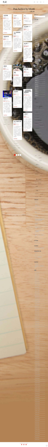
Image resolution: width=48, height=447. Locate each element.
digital (41, 125)
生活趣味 (36, 72)
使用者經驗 (37, 150)
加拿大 (39, 155)
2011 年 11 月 (37, 431)
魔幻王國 (26, 69)
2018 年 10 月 (37, 319)
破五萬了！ (26, 43)
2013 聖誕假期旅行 (17, 33)
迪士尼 (29, 86)
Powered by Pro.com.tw (24, 443)
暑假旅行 (36, 174)
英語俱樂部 (36, 193)
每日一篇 (36, 61)
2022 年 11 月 (37, 283)
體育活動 (36, 95)
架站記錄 (36, 59)
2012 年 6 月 (36, 420)
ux (35, 148)
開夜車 (5, 66)
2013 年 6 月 (36, 397)
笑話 (35, 182)
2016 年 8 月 (36, 340)
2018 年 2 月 (36, 327)
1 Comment (8, 101)
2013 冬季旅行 (16, 55)
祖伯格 (27, 132)
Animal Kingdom (16, 145)
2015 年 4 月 (36, 361)
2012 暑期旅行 (39, 107)
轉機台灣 (36, 223)
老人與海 (5, 62)
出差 (42, 153)
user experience (38, 145)
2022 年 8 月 (36, 289)
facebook (37, 134)
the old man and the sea (7, 58)
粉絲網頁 (25, 65)
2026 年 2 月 (36, 272)
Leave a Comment (6, 69)
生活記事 (25, 29)
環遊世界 (6, 98)
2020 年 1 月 (36, 317)
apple (36, 123)
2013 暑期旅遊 (38, 120)
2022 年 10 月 (37, 285)
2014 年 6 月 (36, 374)
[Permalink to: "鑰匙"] (17, 67)
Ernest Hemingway (17, 57)
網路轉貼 (36, 80)
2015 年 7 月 (36, 355)
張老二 (37, 164)
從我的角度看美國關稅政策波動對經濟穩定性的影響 (39, 220)
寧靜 (36, 212)
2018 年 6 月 (36, 325)
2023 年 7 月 (36, 281)
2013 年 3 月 (36, 403)
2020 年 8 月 (36, 306)
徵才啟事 (36, 46)
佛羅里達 (5, 60)
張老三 (40, 160)
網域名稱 (39, 183)
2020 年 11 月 (37, 300)
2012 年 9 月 (36, 414)
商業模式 (36, 38)
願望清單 (36, 93)
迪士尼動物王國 (17, 121)
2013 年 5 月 (36, 399)
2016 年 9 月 (36, 338)
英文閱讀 (36, 84)
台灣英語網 (25, 63)
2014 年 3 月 (36, 380)
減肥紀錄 (36, 65)
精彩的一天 (37, 205)
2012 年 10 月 (37, 412)
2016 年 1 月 (36, 346)
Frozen (15, 15)
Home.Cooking (37, 25)
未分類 (36, 57)
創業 (35, 155)
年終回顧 (6, 15)
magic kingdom (26, 84)
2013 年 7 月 (36, 395)
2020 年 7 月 (36, 308)
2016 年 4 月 (36, 344)
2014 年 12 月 (37, 363)
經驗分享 (36, 78)
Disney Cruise (37, 131)
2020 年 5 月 (36, 310)
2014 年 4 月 (36, 378)
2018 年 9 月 (36, 321)
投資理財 (25, 116)
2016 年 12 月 (37, 334)
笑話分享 (36, 76)
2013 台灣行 (37, 117)
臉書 (37, 190)
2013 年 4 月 (36, 401)
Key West (5, 55)
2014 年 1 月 (36, 384)
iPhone (36, 141)
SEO (40, 140)
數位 (42, 167)
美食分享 (36, 82)
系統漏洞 (16, 91)
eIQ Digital (36, 21)
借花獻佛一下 (27, 26)
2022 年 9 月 (36, 287)
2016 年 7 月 (36, 342)
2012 (37, 102)
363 (25, 15)
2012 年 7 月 (36, 418)
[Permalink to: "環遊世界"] (7, 94)
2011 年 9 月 (36, 435)
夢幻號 (36, 160)
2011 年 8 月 (36, 437)
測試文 (36, 67)
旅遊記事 (15, 36)
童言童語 (38, 179)
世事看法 (36, 27)
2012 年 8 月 (36, 416)
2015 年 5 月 (36, 359)
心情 (39, 167)
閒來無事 (36, 91)
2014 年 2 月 (36, 382)
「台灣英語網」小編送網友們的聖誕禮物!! (27, 91)
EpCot (19, 113)
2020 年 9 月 (36, 304)
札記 (5, 2)
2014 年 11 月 (37, 365)
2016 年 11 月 (37, 336)
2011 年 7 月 (36, 439)
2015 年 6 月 (36, 357)
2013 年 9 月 (36, 391)
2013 (14, 53)
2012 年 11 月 (37, 410)
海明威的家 (6, 36)
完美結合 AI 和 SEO (38, 227)
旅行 (37, 171)
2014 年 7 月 (36, 372)
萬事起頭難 (36, 86)
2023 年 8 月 (36, 279)
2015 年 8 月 (36, 353)
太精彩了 (26, 114)
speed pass (18, 115)
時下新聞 (36, 55)
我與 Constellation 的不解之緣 (39, 235)
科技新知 (36, 74)
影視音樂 (36, 44)
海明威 (9, 60)
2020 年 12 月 (37, 298)
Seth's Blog (36, 258)
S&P (14, 115)
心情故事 (36, 48)
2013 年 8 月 (36, 393)
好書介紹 (36, 40)
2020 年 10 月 (37, 302)
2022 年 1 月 (36, 291)
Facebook (36, 23)
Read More (5, 32)
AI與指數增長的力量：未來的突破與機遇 (39, 231)
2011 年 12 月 (37, 429)
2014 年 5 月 (36, 376)
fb (24, 132)
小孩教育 (36, 42)
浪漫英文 (36, 63)
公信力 (42, 150)
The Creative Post (37, 242)
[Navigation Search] (43, 2)
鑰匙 (15, 72)
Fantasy (36, 136)
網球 (37, 186)
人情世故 (36, 29)
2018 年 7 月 (36, 323)
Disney (25, 82)
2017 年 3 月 (36, 329)
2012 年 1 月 (36, 427)
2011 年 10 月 (37, 433)
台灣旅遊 (40, 157)
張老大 (36, 167)
